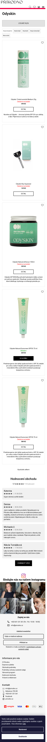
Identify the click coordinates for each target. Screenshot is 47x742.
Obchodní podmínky (9, 667)
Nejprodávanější (35, 31)
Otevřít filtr (23, 23)
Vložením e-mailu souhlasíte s (23, 648)
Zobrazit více (23, 563)
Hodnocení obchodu (23, 479)
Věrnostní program (8, 672)
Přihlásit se (23, 642)
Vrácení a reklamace (9, 678)
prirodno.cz (9, 699)
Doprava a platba (8, 665)
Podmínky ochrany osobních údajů (14, 670)
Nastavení (23, 729)
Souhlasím (23, 736)
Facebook (8, 696)
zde (24, 724)
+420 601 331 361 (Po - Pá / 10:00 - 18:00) (25, 622)
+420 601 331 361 (11, 694)
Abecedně (6, 35)
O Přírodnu (6, 662)
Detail (23, 109)
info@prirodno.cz (17, 625)
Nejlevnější (17, 31)
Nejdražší (25, 31)
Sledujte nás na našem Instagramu (24, 579)
